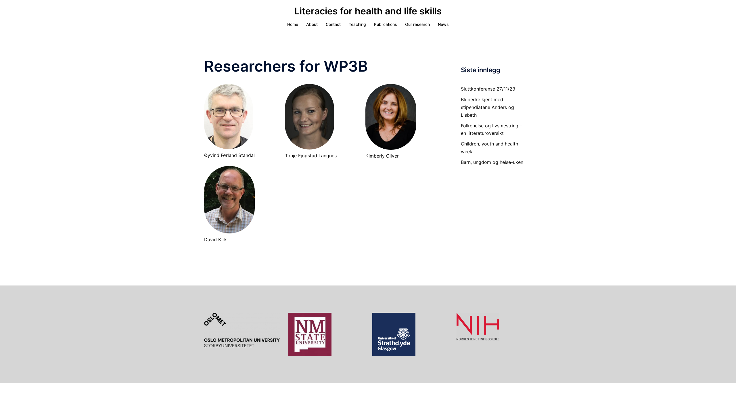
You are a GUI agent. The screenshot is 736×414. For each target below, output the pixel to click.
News (443, 24)
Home (292, 24)
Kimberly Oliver (382, 156)
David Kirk (215, 239)
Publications (385, 24)
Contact (333, 24)
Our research (417, 24)
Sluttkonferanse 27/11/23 (488, 89)
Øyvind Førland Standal (229, 155)
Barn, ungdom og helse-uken (492, 162)
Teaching (357, 24)
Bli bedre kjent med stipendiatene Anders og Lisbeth (487, 107)
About (312, 24)
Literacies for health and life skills (368, 11)
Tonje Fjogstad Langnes (311, 155)
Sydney (352, 393)
